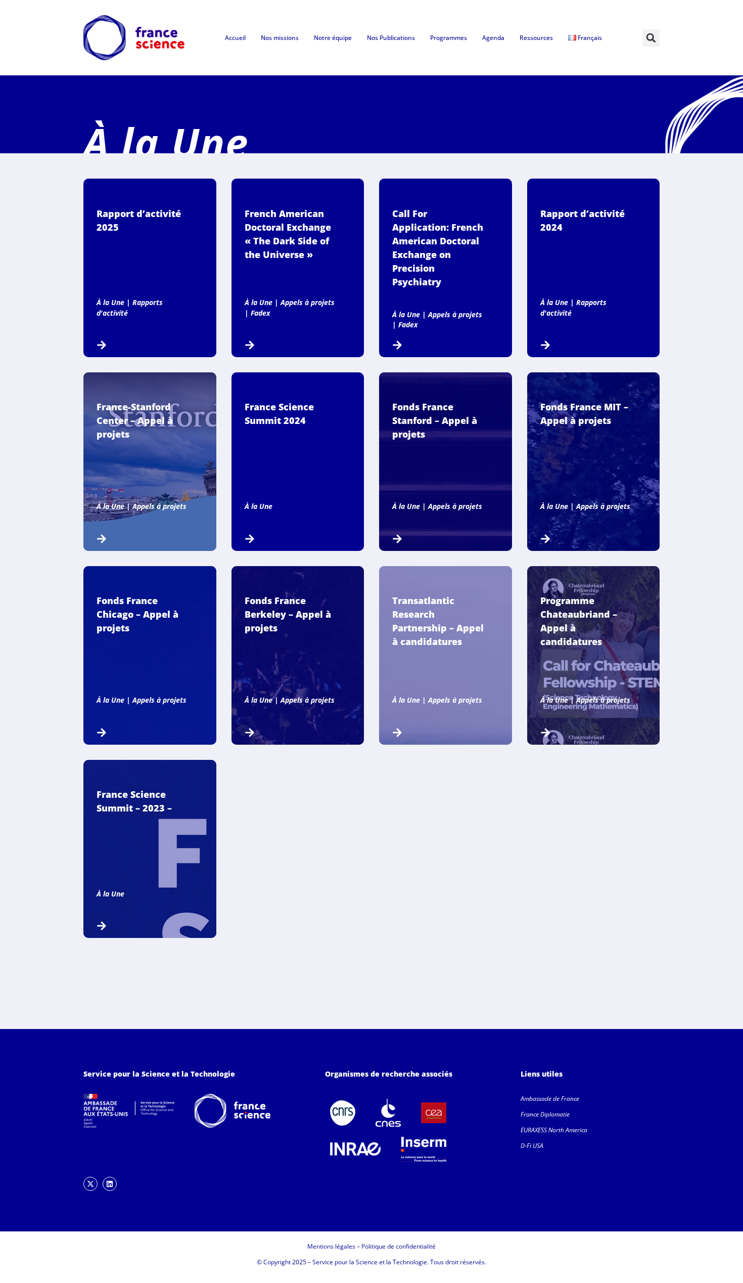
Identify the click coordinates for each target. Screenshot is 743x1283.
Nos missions (280, 37)
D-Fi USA (532, 1145)
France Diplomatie (545, 1114)
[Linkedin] (110, 1184)
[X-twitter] (90, 1184)
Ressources (536, 37)
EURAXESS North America (554, 1130)
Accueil (235, 37)
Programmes (448, 37)
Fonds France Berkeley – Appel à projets (288, 614)
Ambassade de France (550, 1098)
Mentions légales (331, 1246)
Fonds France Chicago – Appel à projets (137, 614)
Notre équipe (333, 37)
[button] (651, 38)
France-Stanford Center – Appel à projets (135, 420)
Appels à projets (308, 302)
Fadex (260, 313)
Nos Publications (391, 37)
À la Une (110, 302)
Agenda (493, 37)
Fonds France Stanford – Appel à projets (434, 420)
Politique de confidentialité (398, 1246)
